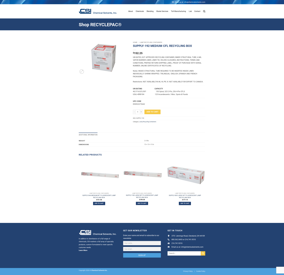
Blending (150, 11)
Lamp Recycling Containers (151, 42)
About (130, 11)
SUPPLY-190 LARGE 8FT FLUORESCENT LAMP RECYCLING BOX (142, 196)
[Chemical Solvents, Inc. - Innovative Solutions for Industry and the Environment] (98, 11)
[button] (82, 71)
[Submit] (203, 253)
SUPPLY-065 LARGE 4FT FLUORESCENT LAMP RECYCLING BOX (185, 196)
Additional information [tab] (88, 135)
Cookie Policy (200, 271)
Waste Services (162, 11)
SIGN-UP (142, 255)
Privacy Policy (188, 271)
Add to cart (152, 112)
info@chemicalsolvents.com (194, 2)
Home (135, 42)
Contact (197, 11)
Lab (190, 11)
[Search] (204, 11)
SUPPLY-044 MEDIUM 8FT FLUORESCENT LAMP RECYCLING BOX (99, 196)
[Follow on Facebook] (80, 2)
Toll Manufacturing (178, 11)
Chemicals (140, 11)
